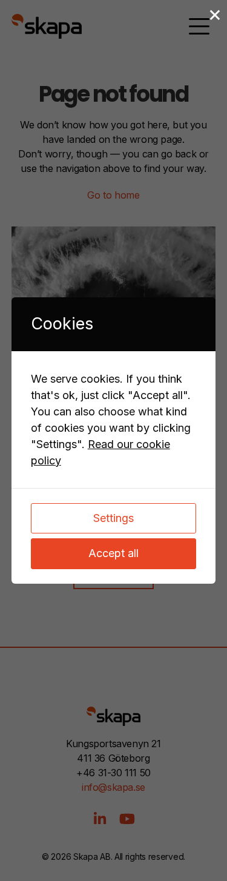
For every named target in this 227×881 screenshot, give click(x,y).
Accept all (113, 553)
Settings (113, 518)
